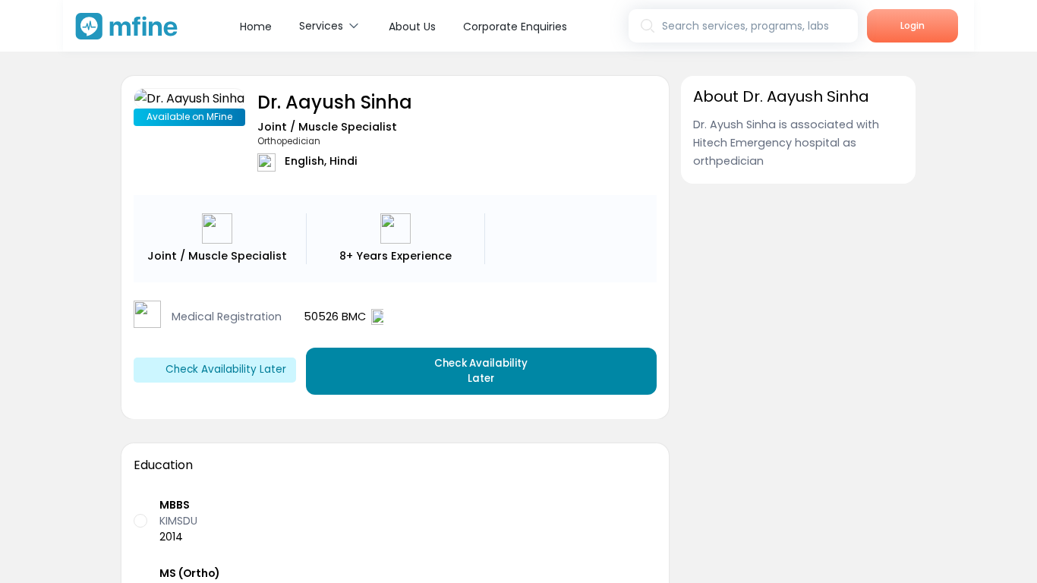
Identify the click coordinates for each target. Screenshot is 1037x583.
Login (912, 25)
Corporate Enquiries (515, 26)
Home (256, 26)
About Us (412, 26)
